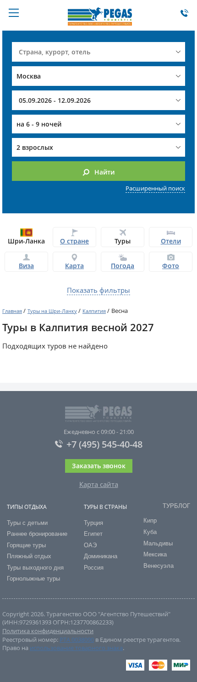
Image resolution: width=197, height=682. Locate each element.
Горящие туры (26, 545)
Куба (150, 532)
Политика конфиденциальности (47, 631)
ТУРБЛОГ (176, 505)
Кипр (150, 520)
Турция (93, 522)
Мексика (155, 554)
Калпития (94, 310)
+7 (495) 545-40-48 (104, 444)
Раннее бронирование (37, 533)
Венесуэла (158, 565)
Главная (12, 310)
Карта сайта (98, 484)
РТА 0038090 (77, 639)
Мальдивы (158, 543)
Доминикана (100, 556)
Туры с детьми (27, 522)
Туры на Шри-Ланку (52, 310)
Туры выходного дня (35, 567)
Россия (94, 567)
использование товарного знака (76, 648)
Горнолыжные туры (33, 578)
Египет (93, 533)
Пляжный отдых (29, 556)
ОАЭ (90, 545)
